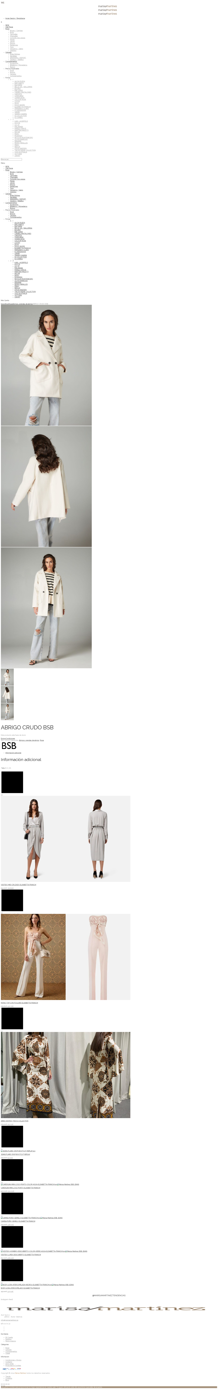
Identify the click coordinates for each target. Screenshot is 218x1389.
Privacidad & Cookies (13, 1365)
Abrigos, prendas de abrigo (22, 304)
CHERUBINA (19, 96)
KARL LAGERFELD (21, 121)
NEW (7, 25)
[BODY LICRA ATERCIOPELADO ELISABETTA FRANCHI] (63, 1285)
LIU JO (17, 125)
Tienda (7, 1376)
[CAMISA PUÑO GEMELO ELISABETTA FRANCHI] (51, 1218)
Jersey (12, 41)
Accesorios (14, 63)
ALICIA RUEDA (20, 81)
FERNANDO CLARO (22, 108)
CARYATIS (18, 94)
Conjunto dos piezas (17, 38)
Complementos (11, 61)
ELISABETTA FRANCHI (23, 107)
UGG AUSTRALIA (21, 152)
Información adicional (13, 753)
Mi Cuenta (9, 1337)
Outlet (7, 1353)
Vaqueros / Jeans (16, 49)
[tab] (111, 753)
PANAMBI (18, 141)
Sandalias (13, 56)
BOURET (18, 89)
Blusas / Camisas (16, 31)
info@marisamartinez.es (9, 1320)
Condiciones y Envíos (13, 1360)
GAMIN (17, 112)
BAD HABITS (19, 83)
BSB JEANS (19, 90)
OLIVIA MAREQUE (21, 139)
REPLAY (17, 147)
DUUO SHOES (20, 105)
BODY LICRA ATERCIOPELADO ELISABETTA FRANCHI (20, 1288)
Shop (7, 304)
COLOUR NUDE (20, 99)
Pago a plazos (10, 1341)
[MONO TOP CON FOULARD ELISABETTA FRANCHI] (98, 999)
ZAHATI (17, 156)
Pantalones (14, 45)
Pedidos (8, 1339)
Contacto (8, 1362)
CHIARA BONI (19, 98)
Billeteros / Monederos (18, 65)
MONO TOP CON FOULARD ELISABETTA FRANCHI (19, 1003)
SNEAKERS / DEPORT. (18, 58)
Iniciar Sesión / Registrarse (15, 18)
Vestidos (13, 50)
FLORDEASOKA (20, 110)
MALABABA (19, 127)
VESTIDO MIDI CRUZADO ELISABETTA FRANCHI (18, 885)
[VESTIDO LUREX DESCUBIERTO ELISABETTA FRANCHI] (76, 1251)
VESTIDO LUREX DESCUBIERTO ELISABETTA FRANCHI (21, 1255)
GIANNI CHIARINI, (21, 114)
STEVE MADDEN (21, 148)
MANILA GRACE (20, 128)
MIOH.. (17, 134)
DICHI (17, 103)
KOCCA (17, 123)
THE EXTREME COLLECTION (25, 150)
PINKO (17, 145)
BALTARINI (18, 85)
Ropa (7, 29)
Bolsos (12, 67)
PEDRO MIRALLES (21, 143)
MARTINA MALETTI (21, 130)
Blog (7, 1380)
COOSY (17, 101)
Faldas (12, 40)
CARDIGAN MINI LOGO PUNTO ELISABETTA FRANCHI (20, 1188)
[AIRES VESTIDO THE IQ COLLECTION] (98, 1117)
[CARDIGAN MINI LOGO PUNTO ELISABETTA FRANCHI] (68, 1184)
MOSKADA (18, 136)
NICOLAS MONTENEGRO (24, 138)
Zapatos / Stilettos (17, 60)
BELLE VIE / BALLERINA (23, 87)
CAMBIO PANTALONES (23, 92)
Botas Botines (15, 54)
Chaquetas (14, 36)
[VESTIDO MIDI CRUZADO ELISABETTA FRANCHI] (98, 881)
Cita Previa (9, 27)
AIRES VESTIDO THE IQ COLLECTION (14, 1121)
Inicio (3, 304)
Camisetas (13, 34)
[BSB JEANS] (9, 749)
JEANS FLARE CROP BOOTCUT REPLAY (15, 1154)
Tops (12, 47)
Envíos (3, 738)
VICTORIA (18, 154)
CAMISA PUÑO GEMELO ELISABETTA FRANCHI (18, 1221)
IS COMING (19, 118)
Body (12, 32)
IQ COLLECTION (21, 116)
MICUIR (17, 132)
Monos (12, 43)
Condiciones (10, 738)
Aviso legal (9, 1364)
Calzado (8, 52)
